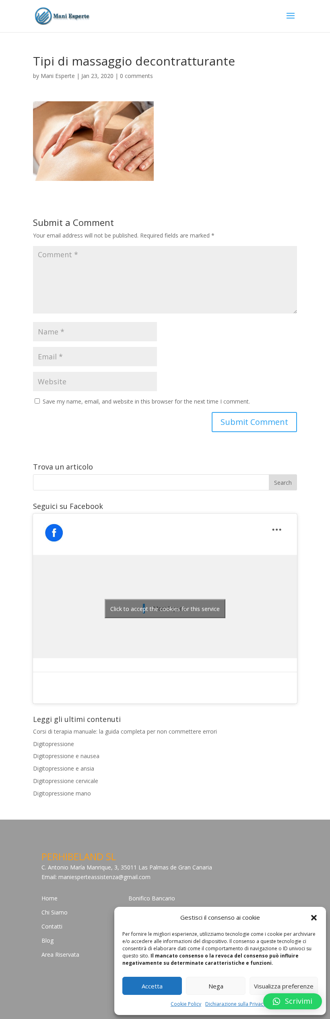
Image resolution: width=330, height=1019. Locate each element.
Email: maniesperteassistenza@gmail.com (96, 877)
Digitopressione (53, 744)
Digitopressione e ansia (63, 768)
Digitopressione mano (62, 793)
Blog (47, 940)
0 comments (136, 76)
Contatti (51, 926)
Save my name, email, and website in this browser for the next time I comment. (146, 401)
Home (49, 898)
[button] (314, 918)
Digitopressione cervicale (65, 781)
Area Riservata (60, 954)
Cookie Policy (186, 1004)
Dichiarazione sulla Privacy (235, 1004)
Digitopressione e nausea (66, 756)
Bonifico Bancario (151, 898)
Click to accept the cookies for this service (165, 608)
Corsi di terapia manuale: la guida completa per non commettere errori (125, 731)
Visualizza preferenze (284, 986)
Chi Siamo (54, 912)
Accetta (152, 986)
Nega (215, 986)
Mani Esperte (58, 76)
